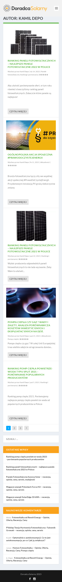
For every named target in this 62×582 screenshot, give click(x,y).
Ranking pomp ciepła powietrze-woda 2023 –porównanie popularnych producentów (26, 458)
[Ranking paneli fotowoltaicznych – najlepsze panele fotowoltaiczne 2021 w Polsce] (31, 226)
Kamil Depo (24, 71)
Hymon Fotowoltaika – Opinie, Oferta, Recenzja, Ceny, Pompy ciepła (27, 549)
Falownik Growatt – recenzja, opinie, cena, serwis (31, 529)
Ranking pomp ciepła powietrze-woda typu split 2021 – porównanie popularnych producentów (30, 373)
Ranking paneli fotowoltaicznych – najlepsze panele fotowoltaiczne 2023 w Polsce (30, 468)
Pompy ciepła (13, 339)
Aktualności (45, 162)
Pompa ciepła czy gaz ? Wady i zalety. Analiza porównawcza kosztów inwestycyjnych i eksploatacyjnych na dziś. (29, 327)
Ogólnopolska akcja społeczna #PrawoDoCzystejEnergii (30, 156)
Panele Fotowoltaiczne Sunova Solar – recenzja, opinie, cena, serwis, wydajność (28, 478)
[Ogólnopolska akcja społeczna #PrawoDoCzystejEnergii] (31, 135)
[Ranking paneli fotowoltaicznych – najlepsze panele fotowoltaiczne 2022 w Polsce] (31, 41)
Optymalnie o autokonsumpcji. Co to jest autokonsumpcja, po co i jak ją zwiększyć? (28, 539)
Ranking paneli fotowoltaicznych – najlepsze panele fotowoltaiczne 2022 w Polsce (32, 63)
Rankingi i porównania (29, 75)
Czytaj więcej (18, 111)
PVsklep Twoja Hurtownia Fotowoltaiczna (26, 527)
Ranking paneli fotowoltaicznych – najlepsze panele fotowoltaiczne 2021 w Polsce (32, 248)
